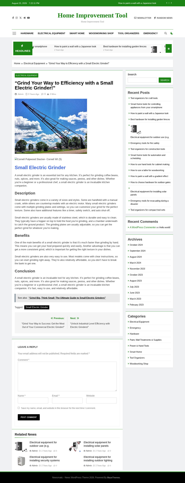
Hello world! (164, 227)
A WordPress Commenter (143, 227)
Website (90, 396)
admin (21, 94)
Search (132, 74)
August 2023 (136, 280)
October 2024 (136, 245)
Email (55, 396)
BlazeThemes (113, 477)
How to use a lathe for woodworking (147, 170)
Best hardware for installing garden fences (116, 46)
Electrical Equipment (51, 33)
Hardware (27, 33)
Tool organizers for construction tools (148, 149)
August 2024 (136, 257)
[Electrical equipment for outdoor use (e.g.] (147, 50)
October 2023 (136, 275)
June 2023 (135, 292)
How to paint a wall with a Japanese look (137, 3)
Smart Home (77, 33)
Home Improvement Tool (92, 15)
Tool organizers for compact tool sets (148, 210)
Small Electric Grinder (40, 167)
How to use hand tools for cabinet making (150, 164)
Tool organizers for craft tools (144, 98)
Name (21, 396)
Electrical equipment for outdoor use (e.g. (150, 137)
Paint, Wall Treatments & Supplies (146, 340)
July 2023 (134, 287)
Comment (23, 360)
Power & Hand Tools (139, 346)
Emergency (151, 33)
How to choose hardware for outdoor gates (151, 182)
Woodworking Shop (101, 33)
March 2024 (135, 263)
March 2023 (135, 299)
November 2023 (137, 268)
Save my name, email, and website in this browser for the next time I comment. (58, 408)
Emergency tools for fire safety (145, 143)
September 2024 (137, 251)
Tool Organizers (128, 33)
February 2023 (137, 304)
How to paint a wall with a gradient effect (149, 176)
